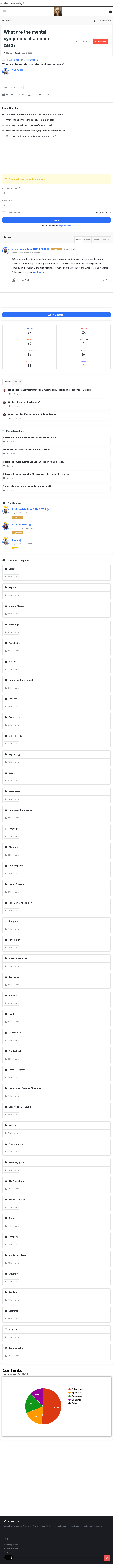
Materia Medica (31, 59)
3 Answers (17, 418)
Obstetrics (14, 847)
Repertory (13, 587)
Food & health (15, 1051)
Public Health (15, 791)
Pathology (14, 624)
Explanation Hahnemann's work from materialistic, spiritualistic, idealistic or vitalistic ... (51, 390)
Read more (38, 272)
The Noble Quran (17, 1181)
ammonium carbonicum (13, 87)
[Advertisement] (56, 156)
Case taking (14, 643)
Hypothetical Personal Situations (25, 1088)
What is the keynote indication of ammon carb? (30, 119)
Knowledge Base (11, 1545)
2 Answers (17, 406)
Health (12, 1014)
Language (13, 828)
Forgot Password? (103, 212)
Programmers (16, 1144)
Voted (78, 240)
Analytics (13, 921)
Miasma (13, 661)
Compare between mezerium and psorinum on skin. (28, 486)
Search (8, 20)
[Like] (3, 94)
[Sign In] (110, 11)
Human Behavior (17, 884)
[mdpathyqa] (59, 11)
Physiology (14, 940)
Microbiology (15, 736)
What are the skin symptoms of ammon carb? (30, 125)
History (12, 1125)
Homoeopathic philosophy (21, 680)
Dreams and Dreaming (20, 1107)
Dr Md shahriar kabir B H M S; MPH (29, 509)
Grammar (13, 1311)
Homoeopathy (16, 866)
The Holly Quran (16, 1162)
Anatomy (13, 1218)
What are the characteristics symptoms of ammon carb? (35, 130)
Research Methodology (20, 903)
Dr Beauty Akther (20, 525)
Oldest (87, 240)
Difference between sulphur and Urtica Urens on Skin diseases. (33, 462)
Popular (7, 382)
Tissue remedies (17, 1199)
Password (7, 200)
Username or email (11, 188)
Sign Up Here (65, 226)
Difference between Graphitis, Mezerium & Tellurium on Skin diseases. (37, 474)
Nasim (15, 540)
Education (14, 995)
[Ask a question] (107, 1558)
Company (13, 1237)
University (13, 1274)
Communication (16, 1348)
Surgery (12, 773)
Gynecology (14, 717)
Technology (14, 977)
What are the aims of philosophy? (24, 402)
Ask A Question (103, 20)
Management (15, 1032)
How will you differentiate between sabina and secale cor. (30, 437)
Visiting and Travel (18, 1255)
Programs (14, 1329)
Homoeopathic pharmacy (21, 810)
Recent (96, 240)
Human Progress (17, 1070)
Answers (17, 382)
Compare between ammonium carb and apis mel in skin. (35, 114)
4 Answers (17, 394)
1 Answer (11, 441)
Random (105, 240)
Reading (13, 1292)
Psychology (14, 754)
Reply (27, 280)
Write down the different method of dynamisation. (32, 414)
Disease (13, 569)
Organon (13, 699)
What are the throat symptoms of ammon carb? (31, 136)
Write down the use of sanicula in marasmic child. (27, 449)
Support (7, 1552)
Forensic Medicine (18, 958)
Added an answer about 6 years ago (26, 253)
